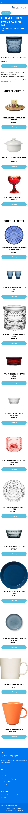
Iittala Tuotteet (12, 57)
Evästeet (19, 808)
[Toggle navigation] (3, 7)
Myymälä (6, 13)
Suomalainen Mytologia (10, 779)
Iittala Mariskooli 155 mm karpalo (14, 197)
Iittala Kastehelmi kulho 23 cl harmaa (14, 547)
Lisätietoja (14, 66)
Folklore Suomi (8, 776)
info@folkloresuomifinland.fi (20, 2)
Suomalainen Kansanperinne (11, 773)
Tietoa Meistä (7, 782)
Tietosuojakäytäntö (10, 810)
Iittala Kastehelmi (21, 57)
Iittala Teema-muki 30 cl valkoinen (14, 685)
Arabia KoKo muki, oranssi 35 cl (14, 729)
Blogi (5, 785)
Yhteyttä (13, 808)
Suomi (4, 2)
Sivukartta (20, 810)
